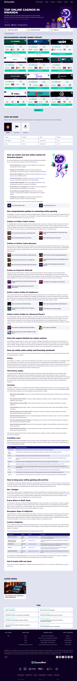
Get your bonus (15, 52)
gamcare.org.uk (31, 547)
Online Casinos (39, 1)
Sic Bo (25, 640)
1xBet (8, 636)
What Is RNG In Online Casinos (48, 642)
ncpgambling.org (31, 540)
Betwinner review (15, 54)
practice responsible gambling (63, 483)
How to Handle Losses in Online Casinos (48, 644)
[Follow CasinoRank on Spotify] (69, 657)
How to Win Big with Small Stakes (48, 640)
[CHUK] (50, 669)
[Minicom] (20, 669)
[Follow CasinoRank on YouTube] (66, 657)
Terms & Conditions (21, 679)
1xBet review (38, 54)
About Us (68, 636)
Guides (66, 1)
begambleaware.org (32, 543)
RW (5, 657)
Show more (37, 110)
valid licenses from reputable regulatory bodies (58, 387)
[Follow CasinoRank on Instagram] (60, 657)
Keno (25, 638)
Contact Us (68, 638)
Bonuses (53, 1)
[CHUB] (32, 669)
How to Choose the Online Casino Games (47, 638)
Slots (25, 642)
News (71, 1)
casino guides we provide (29, 217)
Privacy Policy (68, 644)
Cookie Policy (40, 679)
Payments (59, 1)
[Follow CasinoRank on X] (63, 657)
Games (46, 1)
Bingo (25, 636)
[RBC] (41, 669)
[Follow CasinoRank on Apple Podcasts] (71, 657)
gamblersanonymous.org (33, 536)
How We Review (68, 640)
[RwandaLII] (25, 669)
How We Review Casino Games (26, 644)
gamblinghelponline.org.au (33, 550)
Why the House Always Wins (48, 636)
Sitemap (58, 679)
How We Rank (68, 642)
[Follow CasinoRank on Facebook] (57, 657)
